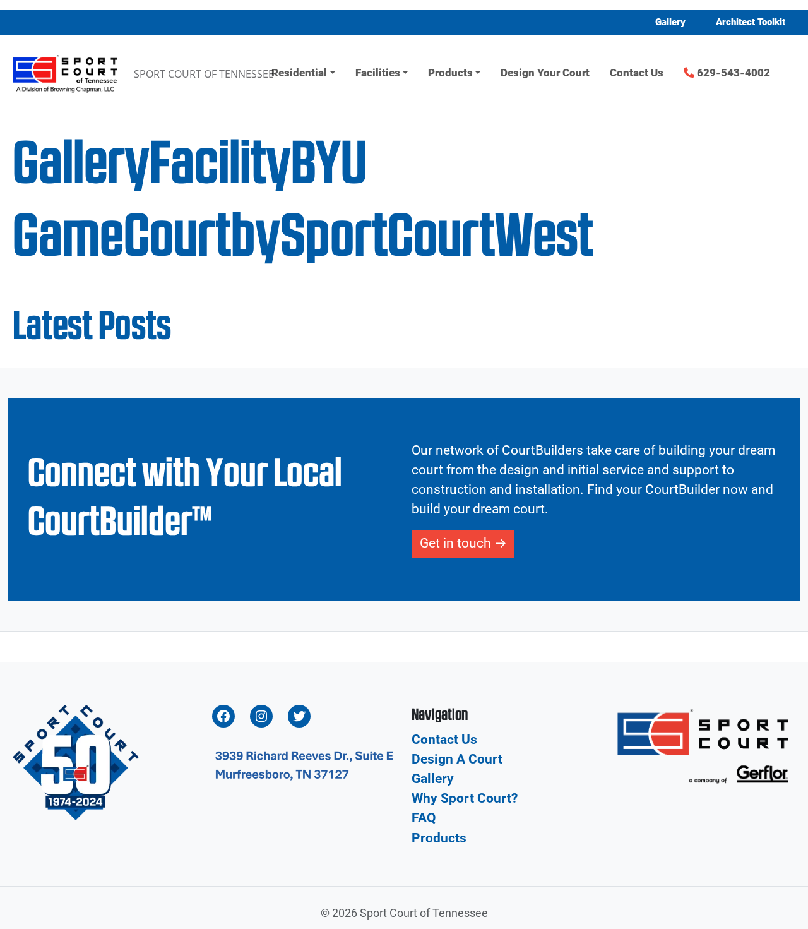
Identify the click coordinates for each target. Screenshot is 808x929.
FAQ (424, 817)
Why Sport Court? (465, 798)
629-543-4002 (732, 73)
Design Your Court (545, 73)
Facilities (377, 73)
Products (450, 73)
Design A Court (457, 759)
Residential (299, 73)
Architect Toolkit (750, 22)
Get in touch (455, 543)
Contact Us (636, 73)
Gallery (670, 22)
